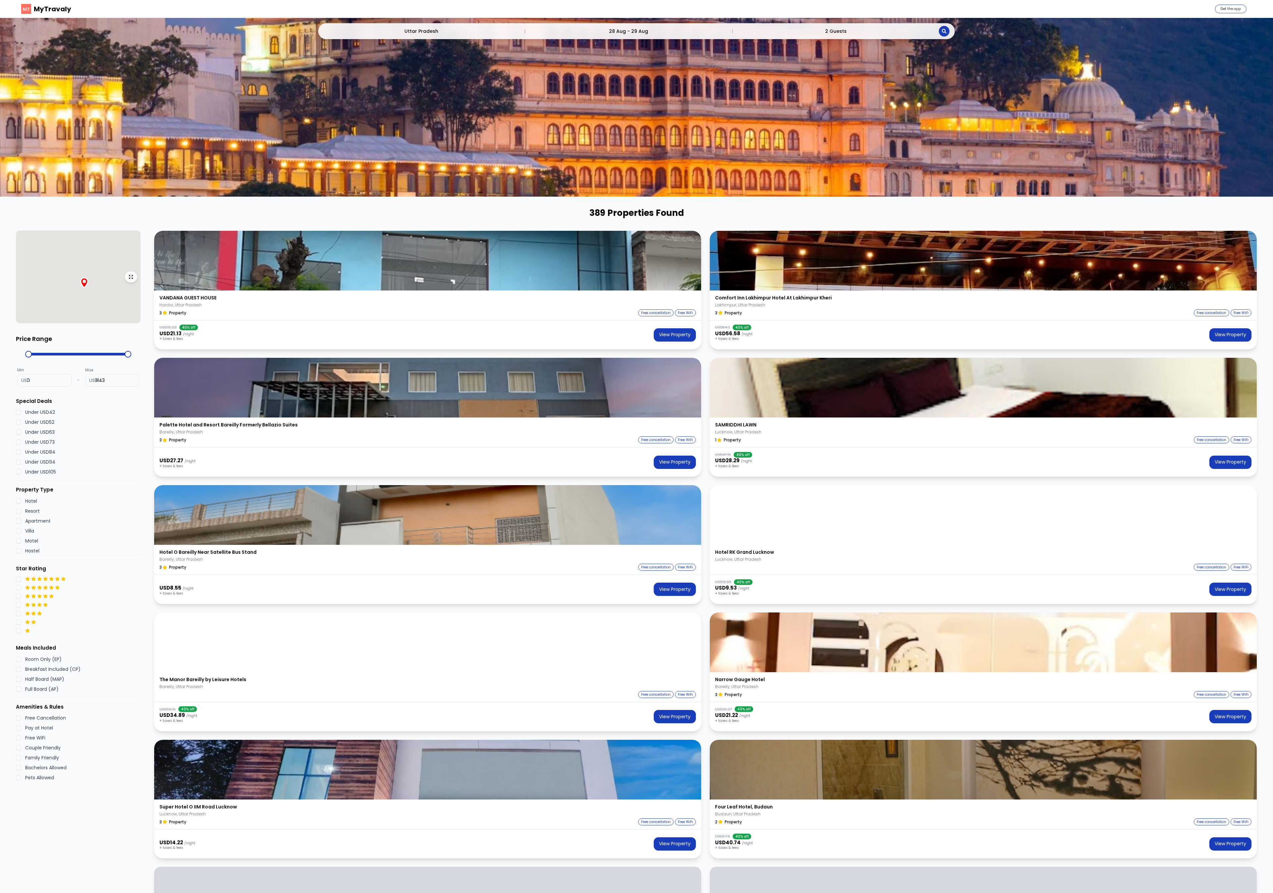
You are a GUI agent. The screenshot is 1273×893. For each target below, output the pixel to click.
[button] (427, 260)
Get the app (1231, 8)
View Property (675, 334)
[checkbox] (18, 412)
